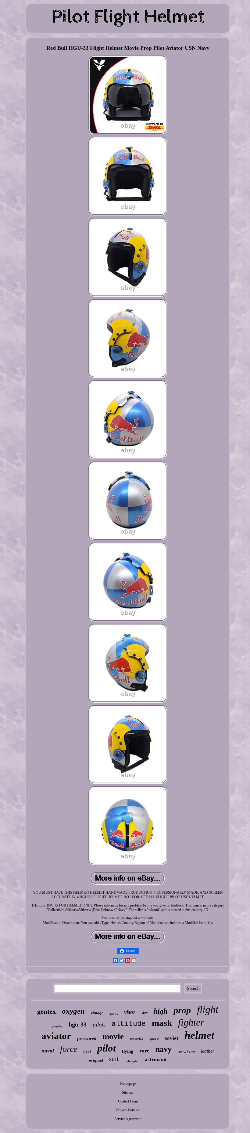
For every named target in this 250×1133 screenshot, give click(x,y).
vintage (97, 1013)
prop (182, 1010)
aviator (56, 1035)
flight (207, 1009)
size (144, 1013)
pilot (106, 1048)
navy (163, 1049)
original (96, 1060)
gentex (46, 1011)
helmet (199, 1035)
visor (129, 1012)
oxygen (73, 1011)
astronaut (156, 1059)
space (154, 1039)
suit (114, 1058)
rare (144, 1051)
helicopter (132, 1061)
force (68, 1049)
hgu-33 (78, 1024)
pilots (99, 1024)
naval (47, 1051)
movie (113, 1036)
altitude (129, 1024)
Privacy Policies (127, 1110)
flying (127, 1051)
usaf (87, 1051)
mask (162, 1023)
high (160, 1011)
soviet (171, 1038)
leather (207, 1051)
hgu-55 (113, 1013)
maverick (136, 1039)
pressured (86, 1038)
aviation (186, 1052)
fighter (191, 1022)
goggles (57, 1026)
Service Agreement (127, 1119)
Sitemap (128, 1092)
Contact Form (128, 1101)
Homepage (128, 1083)
